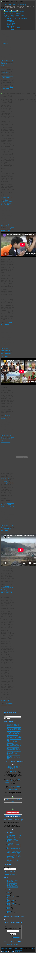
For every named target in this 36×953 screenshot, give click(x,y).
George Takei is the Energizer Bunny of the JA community (14, 842)
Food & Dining (11, 24)
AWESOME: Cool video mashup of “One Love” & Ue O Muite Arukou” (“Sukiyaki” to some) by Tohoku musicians (7, 336)
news (2, 65)
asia (8, 895)
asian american (8, 528)
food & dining (10, 900)
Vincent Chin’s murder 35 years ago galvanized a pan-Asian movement (14, 852)
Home (5, 12)
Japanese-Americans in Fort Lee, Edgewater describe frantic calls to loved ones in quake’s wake (7, 589)
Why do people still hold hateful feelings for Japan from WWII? (14, 856)
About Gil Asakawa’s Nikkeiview (12, 13)
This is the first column (7, 87)
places (9, 909)
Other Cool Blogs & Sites (14, 28)
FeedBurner (16, 937)
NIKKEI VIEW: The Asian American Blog (15, 4)
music (10, 353)
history (2, 63)
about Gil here (13, 789)
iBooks (7, 782)
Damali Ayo (4, 481)
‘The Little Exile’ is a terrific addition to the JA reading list (14, 846)
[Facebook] (7, 11)
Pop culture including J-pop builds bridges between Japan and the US (13, 757)
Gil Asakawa (5, 60)
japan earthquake (6, 504)
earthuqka (3, 417)
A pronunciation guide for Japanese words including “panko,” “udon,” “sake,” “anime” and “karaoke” (14, 731)
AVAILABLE (12, 771)
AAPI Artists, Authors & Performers (17, 18)
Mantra (33, 948)
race (8, 913)
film (8, 899)
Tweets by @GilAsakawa (10, 874)
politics (9, 911)
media (2, 440)
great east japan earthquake (7, 202)
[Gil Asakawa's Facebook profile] (13, 801)
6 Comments (4, 532)
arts (8, 893)
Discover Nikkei (5, 72)
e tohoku (7, 415)
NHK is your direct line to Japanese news (13, 838)
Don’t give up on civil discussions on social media (13, 860)
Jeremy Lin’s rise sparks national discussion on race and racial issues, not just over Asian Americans (14, 726)
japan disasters (9, 503)
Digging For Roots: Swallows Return (14, 15)
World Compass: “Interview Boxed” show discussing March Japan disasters (7, 427)
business (9, 897)
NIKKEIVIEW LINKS (9, 17)
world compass (10, 506)
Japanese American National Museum (7, 76)
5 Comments (4, 356)
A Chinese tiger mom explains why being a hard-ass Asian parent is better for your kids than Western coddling (14, 737)
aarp (8, 892)
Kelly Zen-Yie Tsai (9, 483)
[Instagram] (20, 11)
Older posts (4, 43)
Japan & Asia (10, 26)
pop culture (4, 355)
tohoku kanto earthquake (6, 704)
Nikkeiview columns (14, 786)
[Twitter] (13, 11)
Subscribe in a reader (13, 944)
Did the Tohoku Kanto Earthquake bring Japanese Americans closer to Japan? (7, 515)
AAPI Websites (11, 23)
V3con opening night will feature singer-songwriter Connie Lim (14, 751)
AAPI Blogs (10, 20)
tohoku (3, 204)
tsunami (7, 204)
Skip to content (5, 9)
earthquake (4, 201)
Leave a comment (5, 67)
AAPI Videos (10, 21)
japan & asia (8, 63)
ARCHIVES (7, 867)
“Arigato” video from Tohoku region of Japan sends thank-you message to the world (7, 214)
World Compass (5, 478)
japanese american (12, 904)
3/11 (6, 200)
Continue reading (6, 197)
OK (7, 718)
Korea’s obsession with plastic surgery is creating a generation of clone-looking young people (14, 746)
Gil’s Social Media (9, 29)
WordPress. (18, 950)
